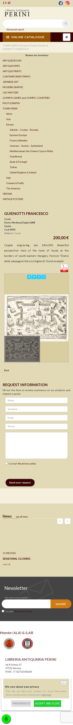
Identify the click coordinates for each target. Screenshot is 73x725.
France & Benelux (18, 140)
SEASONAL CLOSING (16, 558)
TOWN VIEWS (10, 108)
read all (6, 564)
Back (6, 370)
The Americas (13, 188)
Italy (8, 177)
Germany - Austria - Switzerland (26, 145)
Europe (10, 124)
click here (46, 694)
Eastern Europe (18, 135)
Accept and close (47, 703)
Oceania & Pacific (15, 183)
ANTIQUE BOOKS (12, 60)
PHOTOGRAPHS (11, 103)
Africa (9, 113)
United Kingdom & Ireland (23, 172)
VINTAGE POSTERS (13, 199)
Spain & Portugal (18, 161)
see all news (22, 516)
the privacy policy (27, 463)
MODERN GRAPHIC (13, 87)
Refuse (64, 683)
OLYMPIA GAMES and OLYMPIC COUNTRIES (26, 97)
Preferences (21, 703)
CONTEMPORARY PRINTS (16, 76)
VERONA (7, 193)
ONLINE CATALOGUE (27, 37)
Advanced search (15, 29)
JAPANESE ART (11, 81)
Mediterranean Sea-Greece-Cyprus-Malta (31, 151)
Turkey (13, 167)
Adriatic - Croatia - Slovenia (24, 129)
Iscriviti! (61, 603)
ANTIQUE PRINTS (12, 71)
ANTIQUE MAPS (11, 65)
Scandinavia (16, 156)
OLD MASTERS (10, 92)
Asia (8, 119)
